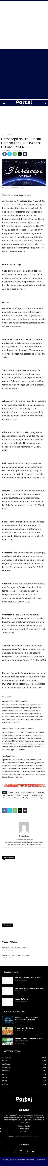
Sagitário (28, 798)
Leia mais (15, 722)
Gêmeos (18, 795)
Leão (4, 798)
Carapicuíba (40, 792)
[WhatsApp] (15, 154)
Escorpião (10, 795)
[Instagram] (21, 1151)
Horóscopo (9, 135)
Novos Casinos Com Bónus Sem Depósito (18, 729)
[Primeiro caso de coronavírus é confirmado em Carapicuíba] (7, 1020)
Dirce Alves (7, 151)
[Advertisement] (24, 25)
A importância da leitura (24, 1028)
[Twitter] (9, 154)
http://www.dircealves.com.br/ (24, 839)
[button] (3, 103)
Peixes (16, 798)
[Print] (25, 154)
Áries (17, 792)
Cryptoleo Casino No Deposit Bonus (15, 701)
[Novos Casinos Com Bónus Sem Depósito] (7, 991)
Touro (35, 798)
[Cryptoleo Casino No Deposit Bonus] (7, 980)
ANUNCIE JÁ (24, 1131)
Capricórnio (30, 792)
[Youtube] (33, 1151)
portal (22, 798)
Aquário (11, 792)
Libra (9, 798)
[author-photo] (24, 833)
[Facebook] (4, 154)
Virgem (42, 798)
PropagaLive (27, 1162)
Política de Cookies (23, 1126)
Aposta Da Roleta (8, 756)
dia (4, 795)
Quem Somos (24, 1129)
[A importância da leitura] (7, 1031)
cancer (23, 792)
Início (2, 135)
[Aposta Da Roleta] (7, 1002)
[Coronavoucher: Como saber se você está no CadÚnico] (7, 1041)
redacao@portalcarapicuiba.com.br (27, 1136)
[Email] (20, 154)
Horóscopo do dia (37, 795)
